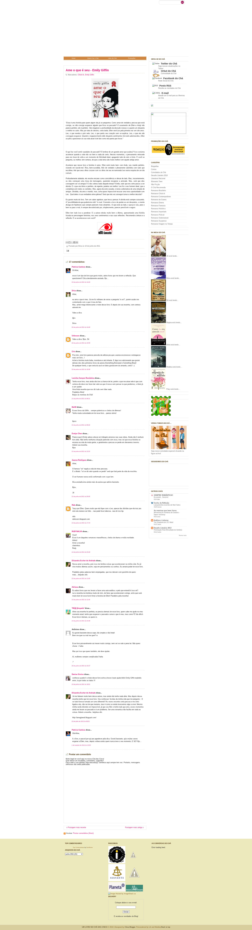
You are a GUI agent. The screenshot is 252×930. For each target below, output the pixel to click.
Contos (153, 169)
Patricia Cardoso (78, 267)
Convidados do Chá (158, 172)
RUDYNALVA (77, 531)
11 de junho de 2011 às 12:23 (81, 451)
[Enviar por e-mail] (67, 242)
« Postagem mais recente (76, 827)
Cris (73, 351)
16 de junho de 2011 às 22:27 (81, 665)
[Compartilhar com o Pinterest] (77, 242)
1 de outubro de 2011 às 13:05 (81, 745)
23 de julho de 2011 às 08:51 (81, 721)
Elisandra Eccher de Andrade (84, 561)
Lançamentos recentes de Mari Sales (167, 505)
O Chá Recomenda (158, 187)
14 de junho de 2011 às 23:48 (81, 621)
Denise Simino (78, 674)
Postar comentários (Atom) (83, 833)
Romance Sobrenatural (159, 218)
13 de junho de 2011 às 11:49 (81, 599)
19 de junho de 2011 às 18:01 (81, 684)
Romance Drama (157, 203)
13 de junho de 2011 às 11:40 (81, 578)
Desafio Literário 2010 (159, 175)
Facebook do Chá (173, 78)
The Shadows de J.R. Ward (163, 522)
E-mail (165, 93)
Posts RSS (165, 85)
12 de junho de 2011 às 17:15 (81, 523)
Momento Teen (156, 181)
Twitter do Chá (169, 63)
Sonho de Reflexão (161, 503)
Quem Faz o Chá (92, 58)
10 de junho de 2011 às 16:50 (81, 343)
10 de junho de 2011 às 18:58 (81, 369)
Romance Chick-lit (158, 194)
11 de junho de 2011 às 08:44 (81, 425)
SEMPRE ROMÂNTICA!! (163, 495)
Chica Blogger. (130, 927)
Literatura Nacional (158, 178)
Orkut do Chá (168, 71)
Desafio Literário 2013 (162, 528)
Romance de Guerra (158, 200)
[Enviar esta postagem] (67, 251)
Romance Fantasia (158, 206)
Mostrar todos (183, 535)
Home (73, 58)
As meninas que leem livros (165, 511)
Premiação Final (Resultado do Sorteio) (168, 530)
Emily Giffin (89, 75)
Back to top (165, 927)
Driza (74, 291)
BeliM (74, 407)
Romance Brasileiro (158, 190)
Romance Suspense (158, 221)
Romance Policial (157, 215)
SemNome (89, 847)
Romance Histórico (158, 209)
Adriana (75, 587)
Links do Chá (112, 58)
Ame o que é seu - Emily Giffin (87, 70)
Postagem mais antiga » (134, 827)
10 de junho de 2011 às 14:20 (81, 282)
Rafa (73, 505)
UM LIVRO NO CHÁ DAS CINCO (94, 927)
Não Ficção (155, 184)
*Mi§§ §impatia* (78, 608)
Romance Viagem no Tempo (162, 224)
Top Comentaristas (78, 847)
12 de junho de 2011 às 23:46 (81, 552)
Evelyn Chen (77, 434)
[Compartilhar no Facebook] (74, 242)
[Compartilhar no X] (72, 242)
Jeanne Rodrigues (79, 460)
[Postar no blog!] (69, 242)
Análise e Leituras (161, 520)
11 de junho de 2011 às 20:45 (81, 496)
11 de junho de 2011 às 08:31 (81, 398)
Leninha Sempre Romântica (83, 378)
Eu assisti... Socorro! (161, 497)
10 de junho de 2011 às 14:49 (81, 327)
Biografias (155, 166)
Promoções (131, 58)
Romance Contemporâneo (161, 197)
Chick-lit (81, 75)
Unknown (75, 336)
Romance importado (158, 212)
